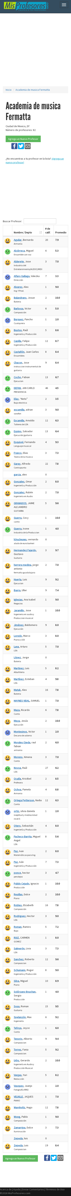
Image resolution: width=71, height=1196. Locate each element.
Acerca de (6, 1189)
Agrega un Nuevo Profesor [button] (23, 139)
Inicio (9, 89)
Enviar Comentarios (33, 1189)
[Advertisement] (35, 49)
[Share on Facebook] (14, 146)
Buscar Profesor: (13, 221)
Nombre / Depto (23, 232)
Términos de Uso (55, 1189)
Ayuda (16, 1189)
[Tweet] (21, 146)
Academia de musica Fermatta (33, 89)
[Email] (28, 146)
